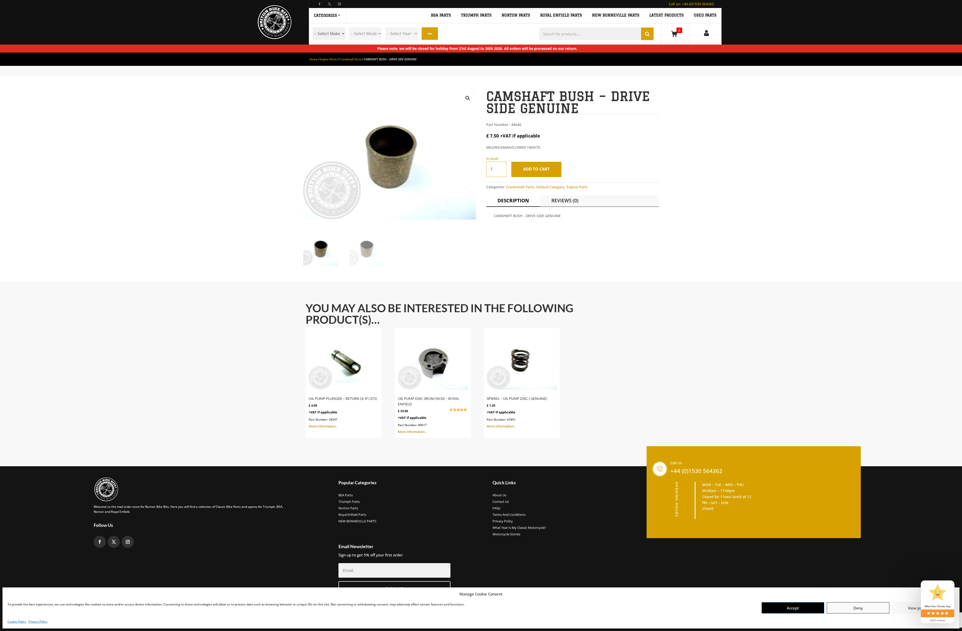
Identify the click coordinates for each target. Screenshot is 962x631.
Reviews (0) (564, 200)
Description (513, 200)
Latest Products (666, 15)
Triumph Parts (349, 502)
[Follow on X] (329, 4)
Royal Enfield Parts (352, 515)
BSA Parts (345, 495)
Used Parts (705, 15)
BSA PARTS (441, 15)
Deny (858, 607)
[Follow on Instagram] (339, 4)
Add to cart (536, 169)
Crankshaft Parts (350, 59)
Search (430, 33)
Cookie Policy (17, 621)
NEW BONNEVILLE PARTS (615, 15)
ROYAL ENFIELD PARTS (561, 15)
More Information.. (343, 412)
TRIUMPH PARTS (476, 15)
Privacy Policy (38, 621)
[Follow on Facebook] (319, 4)
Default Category (550, 187)
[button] (467, 98)
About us (499, 495)
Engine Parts (328, 59)
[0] (675, 33)
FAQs (496, 508)
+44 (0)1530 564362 (691, 4)
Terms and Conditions (509, 515)
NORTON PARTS (516, 15)
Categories (325, 15)
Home (313, 59)
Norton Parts (348, 508)
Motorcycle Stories (506, 534)
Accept (793, 607)
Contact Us (501, 502)
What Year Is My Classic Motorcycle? (519, 528)
